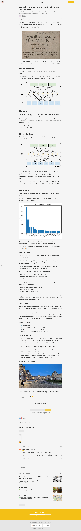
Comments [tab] (22, 430)
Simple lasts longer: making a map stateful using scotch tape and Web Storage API (34, 477)
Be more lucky (23, 487)
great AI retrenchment (40, 346)
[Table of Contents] (1, 265)
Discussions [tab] (28, 473)
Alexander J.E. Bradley (26, 449)
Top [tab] (20, 473)
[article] (40, 480)
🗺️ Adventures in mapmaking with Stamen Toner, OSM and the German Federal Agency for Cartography (33, 498)
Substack (34, 528)
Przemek (23, 15)
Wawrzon (23, 441)
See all (21, 504)
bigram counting (54, 306)
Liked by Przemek (25, 443)
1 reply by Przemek (26, 462)
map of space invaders (37, 354)
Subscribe (71, 2)
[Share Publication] (66, 2)
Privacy (38, 522)
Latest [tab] (23, 473)
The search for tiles (24, 495)
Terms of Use (46, 412)
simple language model (36, 22)
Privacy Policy (49, 413)
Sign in (77, 2)
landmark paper (25, 71)
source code (26, 325)
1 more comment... (22, 467)
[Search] (64, 2)
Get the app (46, 525)
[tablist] (24, 431)
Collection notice (47, 522)
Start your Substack (37, 525)
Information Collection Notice (40, 413)
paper (26, 327)
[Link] (17, 69)
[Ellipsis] (61, 442)
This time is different (49, 338)
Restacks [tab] (26, 430)
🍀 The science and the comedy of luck (27, 489)
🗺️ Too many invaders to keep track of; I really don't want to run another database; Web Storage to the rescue (34, 480)
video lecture (26, 330)
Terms (42, 522)
